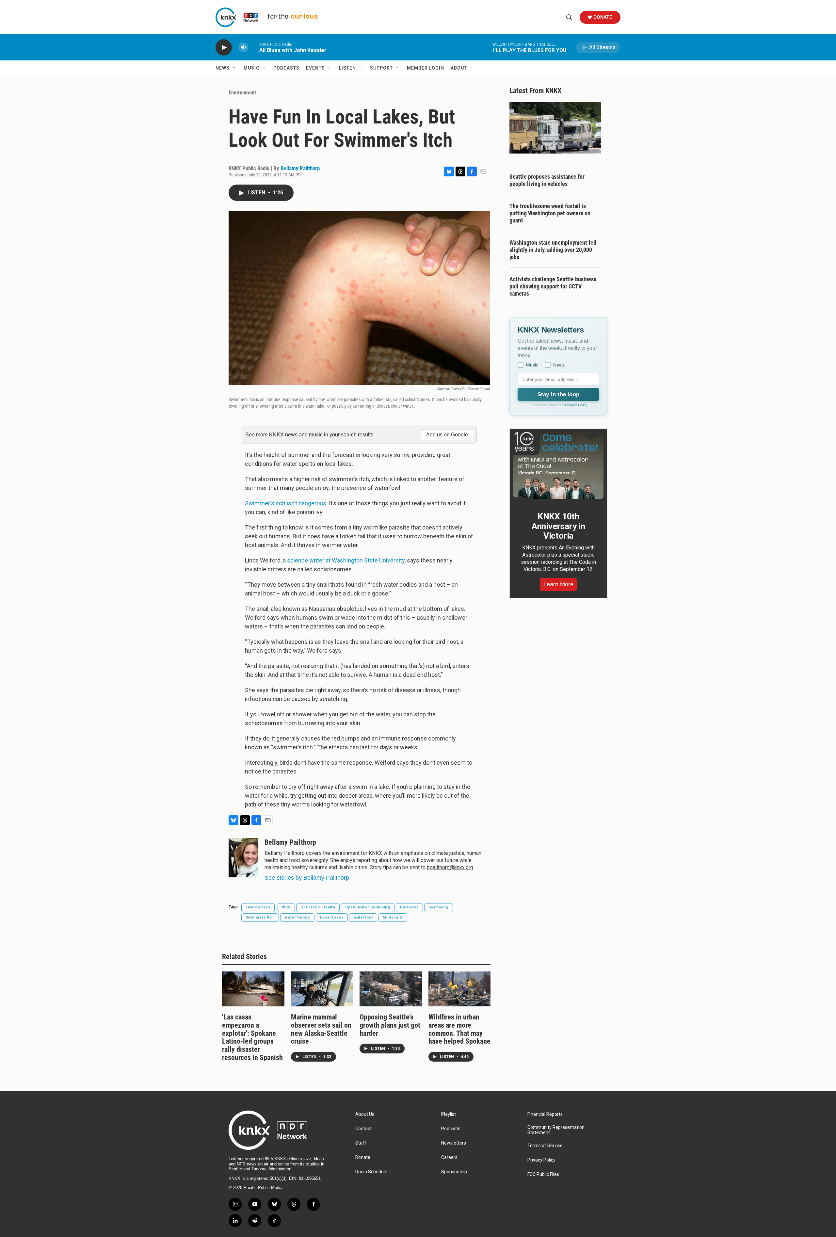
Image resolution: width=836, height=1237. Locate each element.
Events (315, 68)
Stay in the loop (558, 394)
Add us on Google (447, 434)
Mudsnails (393, 917)
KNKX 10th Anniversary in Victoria (558, 526)
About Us (364, 1114)
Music (251, 68)
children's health (317, 907)
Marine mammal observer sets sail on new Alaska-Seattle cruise (321, 1029)
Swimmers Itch (260, 917)
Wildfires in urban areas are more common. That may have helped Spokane (459, 1029)
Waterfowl (363, 917)
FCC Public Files (543, 1174)
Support (381, 68)
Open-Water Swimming (367, 907)
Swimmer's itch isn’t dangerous (285, 503)
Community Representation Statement (556, 1130)
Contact (363, 1128)
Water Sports (297, 917)
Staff (360, 1143)
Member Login (425, 68)
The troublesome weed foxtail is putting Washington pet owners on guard (549, 213)
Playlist (448, 1114)
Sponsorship (454, 1171)
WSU (286, 907)
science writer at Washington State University (346, 560)
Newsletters (453, 1143)
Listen (347, 68)
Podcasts (286, 68)
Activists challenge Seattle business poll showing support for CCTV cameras (552, 286)
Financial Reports (545, 1114)
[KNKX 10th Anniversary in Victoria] (558, 465)
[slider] (254, 47)
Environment (242, 92)
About (459, 68)
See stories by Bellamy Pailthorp (307, 877)
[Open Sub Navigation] (234, 68)
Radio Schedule (371, 1171)
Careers (449, 1157)
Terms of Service (545, 1145)
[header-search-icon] (569, 17)
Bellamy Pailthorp (300, 168)
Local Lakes (332, 917)
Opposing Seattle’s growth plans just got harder (390, 1025)
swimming (438, 907)
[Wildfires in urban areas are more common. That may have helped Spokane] (459, 988)
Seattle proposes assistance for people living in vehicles (547, 180)
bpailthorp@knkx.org (450, 867)
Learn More (558, 584)
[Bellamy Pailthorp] (243, 857)
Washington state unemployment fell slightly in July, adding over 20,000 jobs (553, 249)
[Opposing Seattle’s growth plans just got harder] (391, 988)
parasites (409, 907)
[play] (223, 47)
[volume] (243, 47)
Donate (602, 17)
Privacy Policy (576, 405)
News (223, 68)
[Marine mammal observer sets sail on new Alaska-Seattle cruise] (322, 988)
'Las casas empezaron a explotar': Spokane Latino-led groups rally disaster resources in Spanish (252, 1037)
